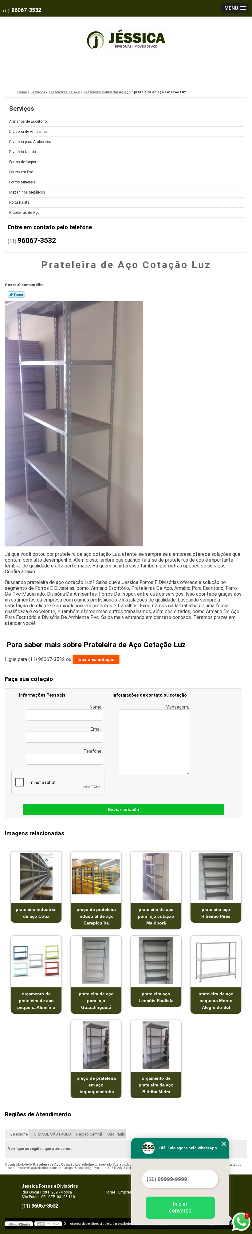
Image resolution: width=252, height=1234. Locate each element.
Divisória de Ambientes (28, 131)
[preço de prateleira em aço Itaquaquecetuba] (96, 1045)
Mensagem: (178, 707)
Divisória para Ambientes (30, 142)
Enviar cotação (123, 809)
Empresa (126, 1192)
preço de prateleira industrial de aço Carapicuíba (96, 916)
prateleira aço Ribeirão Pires (215, 913)
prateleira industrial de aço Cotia (36, 913)
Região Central (89, 1134)
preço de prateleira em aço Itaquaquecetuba (96, 1085)
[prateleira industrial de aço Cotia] (36, 876)
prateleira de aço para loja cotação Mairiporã (156, 916)
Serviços (21, 108)
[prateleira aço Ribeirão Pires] (216, 876)
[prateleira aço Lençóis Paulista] (156, 961)
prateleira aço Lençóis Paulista (156, 997)
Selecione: (19, 1134)
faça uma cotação (96, 659)
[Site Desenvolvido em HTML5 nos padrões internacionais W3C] (48, 1223)
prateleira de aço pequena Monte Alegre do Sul (216, 1000)
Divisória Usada (22, 152)
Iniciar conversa (180, 1207)
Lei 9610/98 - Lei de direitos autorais (130, 1168)
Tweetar (16, 294)
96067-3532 (26, 10)
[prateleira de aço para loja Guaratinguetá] (96, 961)
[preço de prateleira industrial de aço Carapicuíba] (96, 876)
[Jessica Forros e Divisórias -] (126, 37)
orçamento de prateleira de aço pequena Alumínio (36, 1000)
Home (109, 1192)
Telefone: (93, 751)
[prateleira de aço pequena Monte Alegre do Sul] (216, 961)
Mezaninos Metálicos (27, 192)
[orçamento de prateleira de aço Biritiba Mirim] (156, 1045)
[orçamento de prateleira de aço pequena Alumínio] (36, 961)
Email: (97, 729)
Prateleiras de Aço (24, 212)
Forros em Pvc (21, 172)
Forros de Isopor (22, 162)
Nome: (96, 707)
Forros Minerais (22, 182)
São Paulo (116, 1134)
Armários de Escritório (28, 121)
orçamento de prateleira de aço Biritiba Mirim (156, 1085)
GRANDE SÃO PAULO (52, 1134)
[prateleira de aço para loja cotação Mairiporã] (156, 876)
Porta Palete (19, 202)
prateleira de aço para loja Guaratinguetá (96, 1000)
